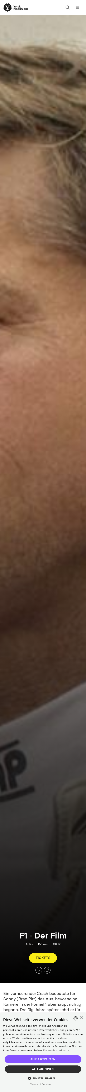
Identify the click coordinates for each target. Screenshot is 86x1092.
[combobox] (75, 1018)
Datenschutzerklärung (56, 1050)
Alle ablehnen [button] (43, 1069)
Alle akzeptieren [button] (42, 1059)
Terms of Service (40, 1084)
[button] (43, 1078)
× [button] (81, 1018)
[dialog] (43, 1052)
